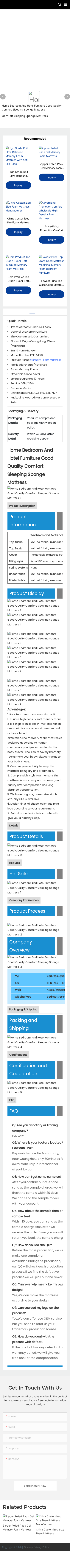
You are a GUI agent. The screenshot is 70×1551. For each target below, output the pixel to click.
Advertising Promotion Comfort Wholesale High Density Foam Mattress (51, 228)
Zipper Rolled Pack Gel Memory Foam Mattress (51, 166)
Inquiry (18, 185)
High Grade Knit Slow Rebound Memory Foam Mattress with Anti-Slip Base (18, 174)
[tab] (32, 312)
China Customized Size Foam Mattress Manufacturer (18, 220)
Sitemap (28, 1547)
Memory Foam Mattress (45, 360)
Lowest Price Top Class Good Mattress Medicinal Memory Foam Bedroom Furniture (51, 283)
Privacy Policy (41, 1547)
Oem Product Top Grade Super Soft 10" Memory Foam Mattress (18, 279)
